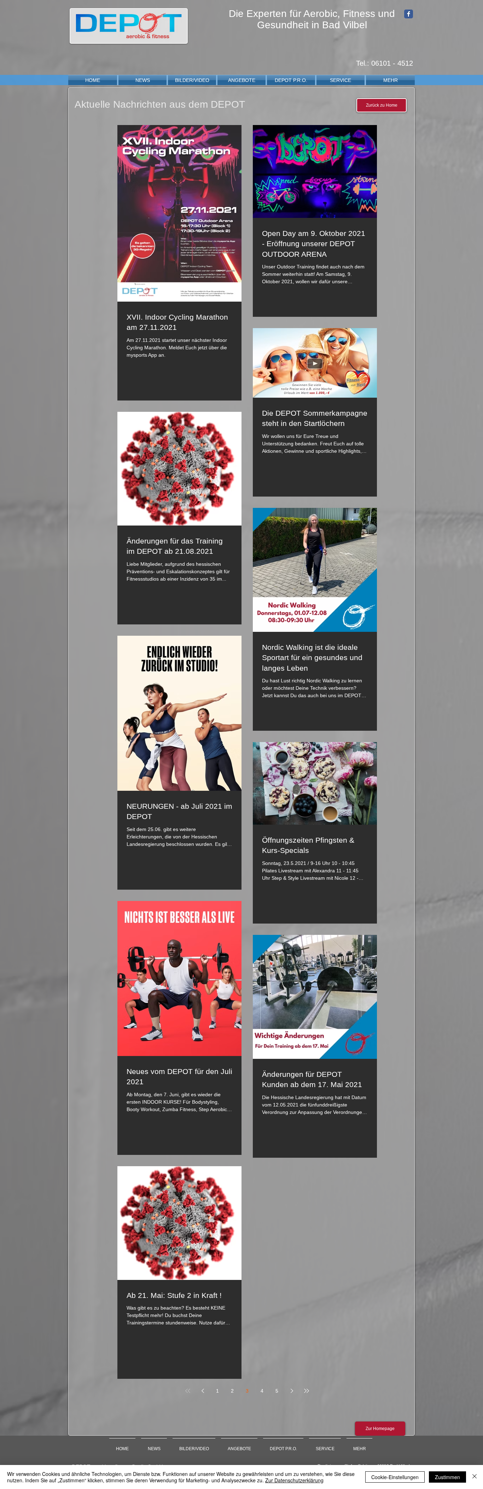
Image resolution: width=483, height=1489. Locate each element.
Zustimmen (447, 1477)
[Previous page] (202, 1390)
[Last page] (306, 1390)
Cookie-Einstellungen (395, 1477)
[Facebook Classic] (408, 14)
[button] (192, 80)
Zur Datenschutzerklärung (294, 1480)
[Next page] (291, 1390)
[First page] (187, 1390)
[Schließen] (474, 1477)
